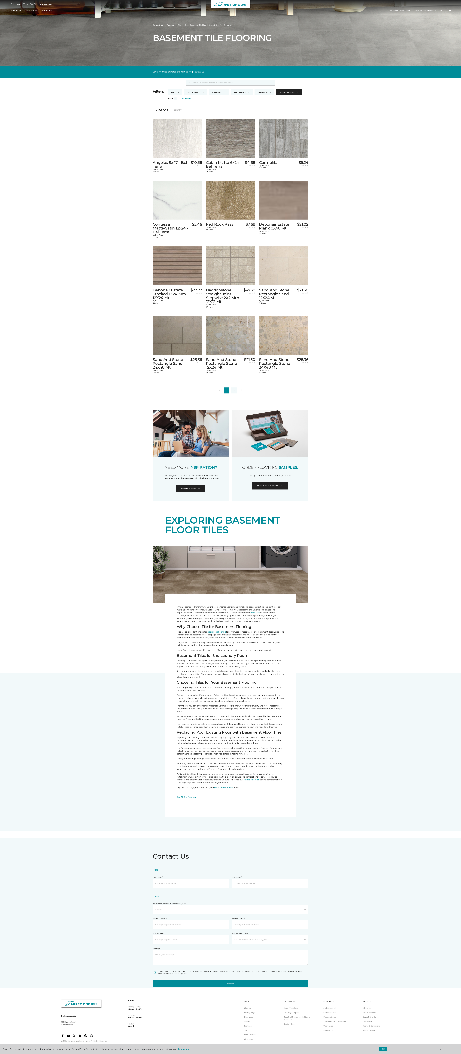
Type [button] (173, 92)
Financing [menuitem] (248, 1039)
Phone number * (160, 918)
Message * (157, 948)
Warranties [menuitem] (328, 1026)
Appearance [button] (240, 92)
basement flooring (217, 632)
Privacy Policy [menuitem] (369, 1030)
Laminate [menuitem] (248, 1026)
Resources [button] (31, 10)
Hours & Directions (400, 10)
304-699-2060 (46, 4)
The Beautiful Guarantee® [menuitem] (334, 1021)
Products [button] (16, 10)
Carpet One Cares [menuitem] (371, 1017)
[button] (441, 10)
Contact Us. (199, 72)
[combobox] (228, 83)
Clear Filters (185, 98)
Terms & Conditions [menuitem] (371, 1026)
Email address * (238, 918)
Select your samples (267, 485)
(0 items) (450, 10)
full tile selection (251, 780)
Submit (230, 983)
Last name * (237, 877)
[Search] (272, 83)
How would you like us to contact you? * (169, 903)
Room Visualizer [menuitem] (291, 1008)
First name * (158, 877)
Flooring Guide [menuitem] (329, 1017)
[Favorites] (445, 10)
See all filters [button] (287, 92)
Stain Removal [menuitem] (329, 1008)
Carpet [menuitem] (247, 1021)
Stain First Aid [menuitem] (329, 1013)
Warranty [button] (217, 92)
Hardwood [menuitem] (248, 1017)
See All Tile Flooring (186, 797)
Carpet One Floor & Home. (79, 1041)
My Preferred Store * (240, 933)
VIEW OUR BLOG (188, 488)
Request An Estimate (425, 10)
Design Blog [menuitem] (289, 1024)
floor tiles (255, 613)
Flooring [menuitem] (247, 1008)
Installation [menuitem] (328, 1030)
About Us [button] (47, 10)
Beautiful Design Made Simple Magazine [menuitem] (297, 1018)
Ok (383, 1049)
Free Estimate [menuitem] (250, 1035)
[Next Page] (242, 390)
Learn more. (184, 1049)
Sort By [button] (178, 110)
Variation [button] (263, 92)
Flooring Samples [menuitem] (291, 1013)
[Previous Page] (219, 390)
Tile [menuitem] (245, 1030)
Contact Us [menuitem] (368, 1021)
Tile (179, 25)
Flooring (170, 25)
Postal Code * (158, 933)
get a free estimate (223, 787)
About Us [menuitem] (367, 1008)
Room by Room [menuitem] (369, 1013)
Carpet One (158, 25)
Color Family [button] (193, 92)
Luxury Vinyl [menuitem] (249, 1013)
